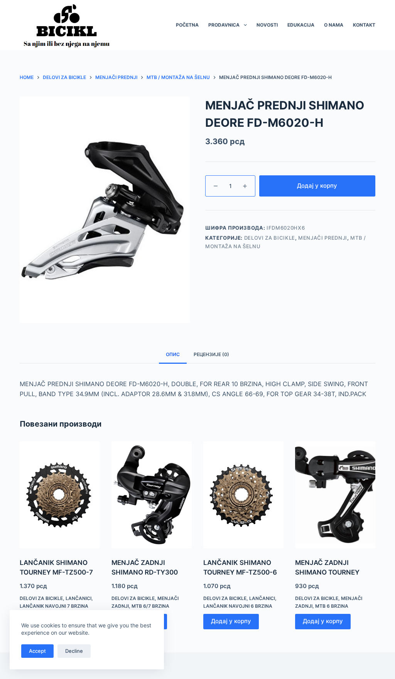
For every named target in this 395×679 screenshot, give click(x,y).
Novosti (267, 25)
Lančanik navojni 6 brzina (237, 606)
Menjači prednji (322, 238)
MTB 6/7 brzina (150, 606)
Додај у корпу (317, 185)
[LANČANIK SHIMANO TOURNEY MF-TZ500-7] (60, 494)
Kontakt (364, 25)
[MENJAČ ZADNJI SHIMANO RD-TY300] (151, 494)
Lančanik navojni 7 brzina (54, 606)
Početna (187, 25)
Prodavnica (224, 25)
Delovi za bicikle (269, 238)
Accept (37, 651)
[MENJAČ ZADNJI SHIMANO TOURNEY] (335, 494)
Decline (74, 651)
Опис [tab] (173, 354)
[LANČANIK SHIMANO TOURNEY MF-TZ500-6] (243, 494)
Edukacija (300, 25)
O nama (333, 25)
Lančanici (78, 598)
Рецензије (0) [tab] (211, 354)
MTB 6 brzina (331, 606)
